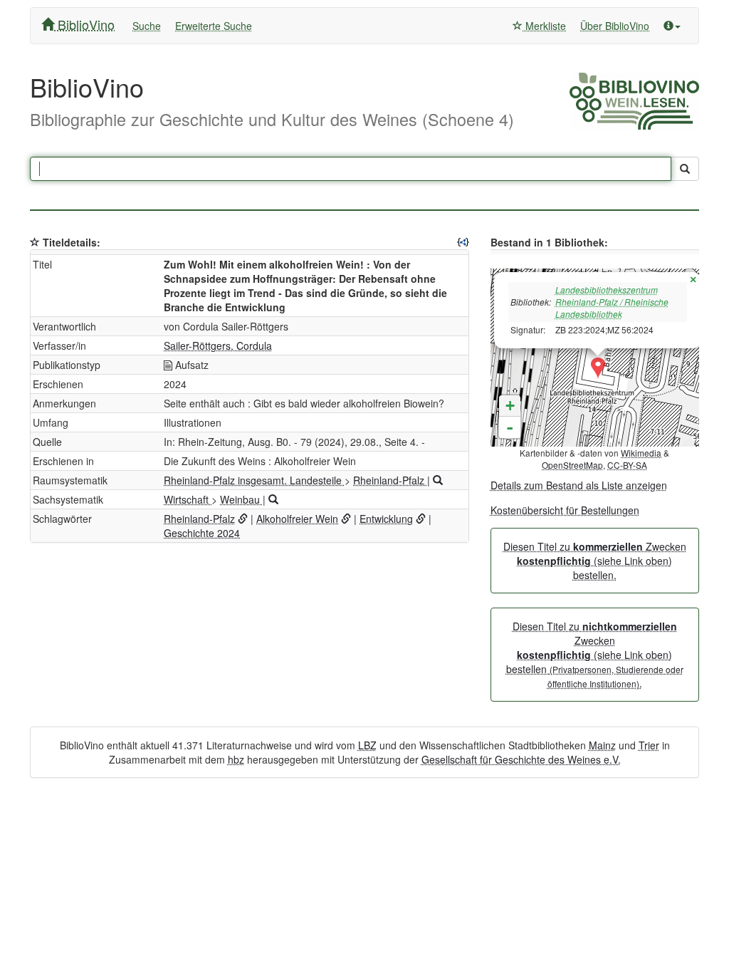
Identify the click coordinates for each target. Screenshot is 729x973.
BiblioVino (84, 24)
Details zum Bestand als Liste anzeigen (579, 485)
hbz (236, 759)
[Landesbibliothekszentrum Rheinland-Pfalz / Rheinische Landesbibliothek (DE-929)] (598, 368)
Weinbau (241, 499)
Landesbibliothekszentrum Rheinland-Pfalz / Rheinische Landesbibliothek (611, 301)
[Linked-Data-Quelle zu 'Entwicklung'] (421, 518)
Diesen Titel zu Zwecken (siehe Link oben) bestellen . (594, 654)
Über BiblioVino (614, 26)
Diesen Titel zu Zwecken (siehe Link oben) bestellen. (594, 560)
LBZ (367, 745)
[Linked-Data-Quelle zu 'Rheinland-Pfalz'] (243, 518)
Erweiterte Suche (213, 26)
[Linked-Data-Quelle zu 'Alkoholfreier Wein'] (346, 518)
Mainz (602, 745)
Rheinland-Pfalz (390, 480)
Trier (649, 745)
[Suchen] (685, 169)
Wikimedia (641, 453)
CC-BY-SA (627, 465)
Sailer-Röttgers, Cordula (218, 345)
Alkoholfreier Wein (297, 518)
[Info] (672, 25)
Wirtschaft (187, 499)
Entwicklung (386, 518)
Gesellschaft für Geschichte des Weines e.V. (521, 759)
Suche (146, 26)
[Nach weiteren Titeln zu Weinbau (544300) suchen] (273, 499)
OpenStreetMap (572, 465)
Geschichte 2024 (202, 533)
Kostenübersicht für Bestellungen (565, 510)
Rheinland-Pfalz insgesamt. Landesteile (254, 480)
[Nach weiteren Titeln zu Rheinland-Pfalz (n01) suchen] (438, 480)
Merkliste (544, 26)
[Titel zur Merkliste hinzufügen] (35, 242)
